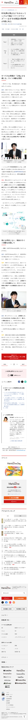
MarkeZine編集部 (16, 24)
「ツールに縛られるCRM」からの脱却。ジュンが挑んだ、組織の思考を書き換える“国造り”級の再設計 (15, 545)
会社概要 (8, 702)
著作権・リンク (9, 694)
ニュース (3, 615)
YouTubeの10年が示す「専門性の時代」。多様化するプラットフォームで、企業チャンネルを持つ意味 (15, 539)
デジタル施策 (4, 634)
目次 (14, 34)
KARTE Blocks (19, 172)
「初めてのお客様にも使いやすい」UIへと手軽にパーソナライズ (18, 60)
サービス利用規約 (9, 705)
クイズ (16, 648)
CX (20, 29)
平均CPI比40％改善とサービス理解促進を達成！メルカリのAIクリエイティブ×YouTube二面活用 (15, 556)
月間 (20, 516)
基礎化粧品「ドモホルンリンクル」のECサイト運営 (18, 40)
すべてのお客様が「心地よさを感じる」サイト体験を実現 (18, 50)
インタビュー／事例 (14, 29)
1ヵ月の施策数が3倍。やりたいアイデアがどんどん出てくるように (18, 66)
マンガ (3, 648)
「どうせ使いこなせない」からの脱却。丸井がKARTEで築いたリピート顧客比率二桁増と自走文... (14, 399)
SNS (16, 634)
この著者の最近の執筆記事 (16, 441)
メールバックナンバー (15, 494)
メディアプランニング (20, 637)
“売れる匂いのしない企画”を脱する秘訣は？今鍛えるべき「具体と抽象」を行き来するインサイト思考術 (15, 573)
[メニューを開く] (2, 2)
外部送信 (8, 709)
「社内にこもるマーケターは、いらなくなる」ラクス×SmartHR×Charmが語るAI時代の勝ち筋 (15, 551)
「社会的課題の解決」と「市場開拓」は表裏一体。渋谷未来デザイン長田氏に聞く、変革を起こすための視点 (15, 563)
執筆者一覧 (17, 651)
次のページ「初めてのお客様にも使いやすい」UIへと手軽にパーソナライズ (14, 356)
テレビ (3, 631)
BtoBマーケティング (19, 628)
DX (22, 29)
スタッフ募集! (9, 696)
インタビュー (4, 645)
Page (5, 42)
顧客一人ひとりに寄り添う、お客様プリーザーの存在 (18, 43)
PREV (5, 364)
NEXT (23, 364)
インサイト (4, 637)
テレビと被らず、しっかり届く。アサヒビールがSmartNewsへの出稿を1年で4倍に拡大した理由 (15, 521)
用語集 (3, 662)
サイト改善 (7, 29)
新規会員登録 (14, 497)
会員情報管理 (9, 698)
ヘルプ (7, 692)
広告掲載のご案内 (7, 609)
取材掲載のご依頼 (20, 609)
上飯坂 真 (9, 24)
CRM (3, 29)
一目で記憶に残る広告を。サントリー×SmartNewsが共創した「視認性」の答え (14, 532)
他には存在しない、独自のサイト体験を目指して (18, 53)
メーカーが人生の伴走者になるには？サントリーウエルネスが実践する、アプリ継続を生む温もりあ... (14, 394)
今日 (8, 516)
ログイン (15, 501)
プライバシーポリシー (10, 707)
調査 (16, 645)
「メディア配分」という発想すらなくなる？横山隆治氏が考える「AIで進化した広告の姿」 (15, 526)
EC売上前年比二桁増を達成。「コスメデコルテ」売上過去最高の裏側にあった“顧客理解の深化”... (14, 404)
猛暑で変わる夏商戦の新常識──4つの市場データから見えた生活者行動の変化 (15, 568)
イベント (3, 657)
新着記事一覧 (5, 620)
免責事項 (8, 700)
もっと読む (5, 407)
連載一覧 (3, 651)
